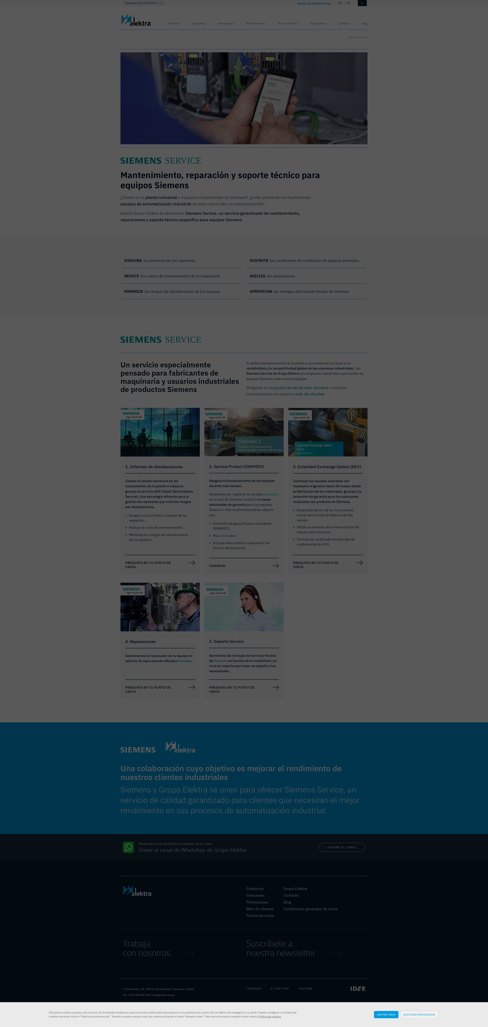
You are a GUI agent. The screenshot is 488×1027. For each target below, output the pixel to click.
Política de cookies (269, 1016)
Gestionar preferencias (419, 1014)
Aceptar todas (386, 1014)
